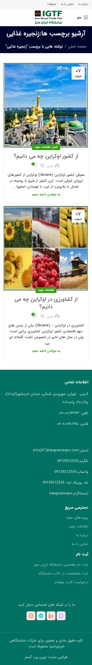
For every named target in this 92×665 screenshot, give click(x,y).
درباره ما (82, 535)
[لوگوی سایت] (46, 17)
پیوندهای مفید (77, 517)
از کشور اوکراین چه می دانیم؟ (46, 156)
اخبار (55, 147)
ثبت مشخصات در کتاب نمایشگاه (63, 573)
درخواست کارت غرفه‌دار (71, 582)
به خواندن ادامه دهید (46, 194)
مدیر (50, 166)
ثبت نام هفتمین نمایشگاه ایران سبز (61, 564)
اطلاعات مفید (43, 147)
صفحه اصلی (77, 46)
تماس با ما (80, 544)
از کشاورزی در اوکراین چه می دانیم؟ (46, 303)
